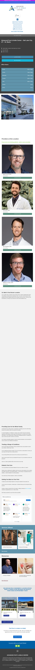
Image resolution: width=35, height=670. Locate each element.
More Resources (5, 580)
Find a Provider (20, 31)
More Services (4, 551)
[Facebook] (16, 646)
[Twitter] (19, 646)
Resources (17, 661)
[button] (18, 19)
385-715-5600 (27, 488)
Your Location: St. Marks (17, 35)
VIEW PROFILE (5, 284)
